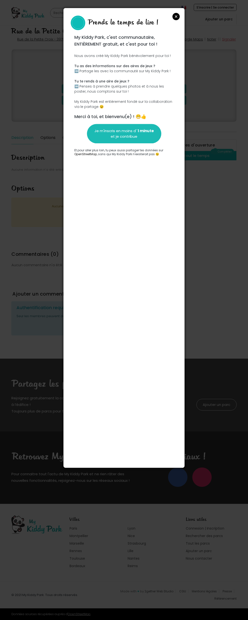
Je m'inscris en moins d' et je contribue (124, 133)
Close (176, 16)
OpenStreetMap (85, 154)
